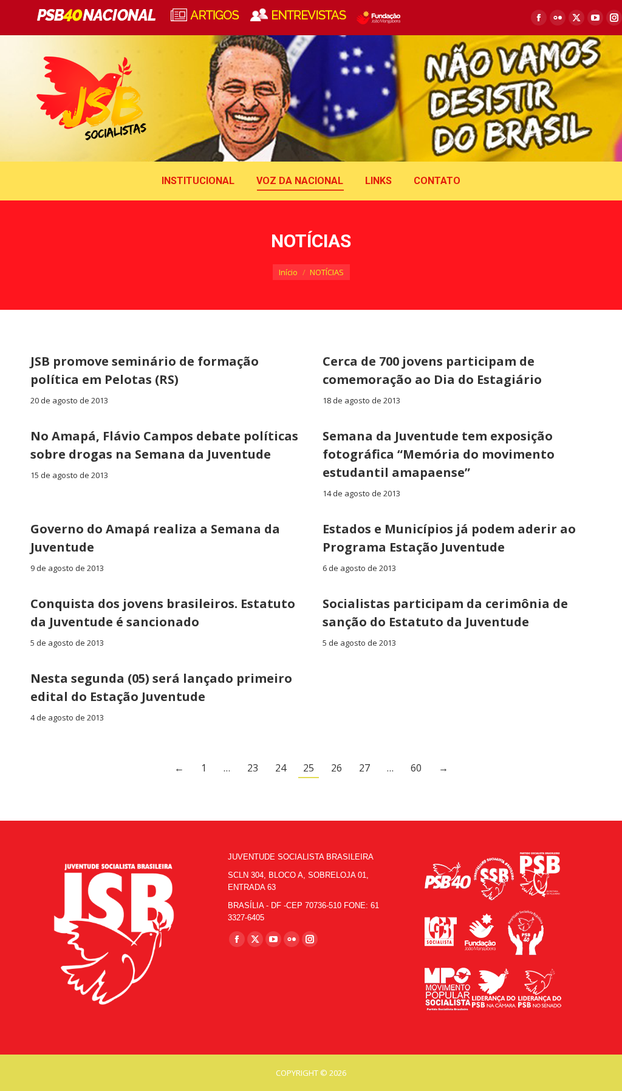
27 (364, 768)
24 (280, 768)
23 (252, 768)
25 (308, 768)
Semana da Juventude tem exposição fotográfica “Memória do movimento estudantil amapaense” (439, 454)
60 (416, 768)
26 (336, 768)
